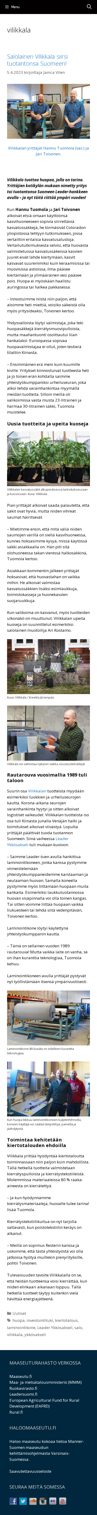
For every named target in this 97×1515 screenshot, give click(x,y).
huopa (18, 1320)
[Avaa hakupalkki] (89, 7)
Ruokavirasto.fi (23, 1388)
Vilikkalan (37, 791)
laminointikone (21, 1327)
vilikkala (15, 1334)
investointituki (40, 1320)
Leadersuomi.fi (23, 1394)
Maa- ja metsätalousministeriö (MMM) (45, 1382)
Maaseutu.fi (20, 1376)
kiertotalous (66, 1320)
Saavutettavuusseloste (30, 1471)
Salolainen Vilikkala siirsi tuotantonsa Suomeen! (37, 59)
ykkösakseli (35, 1334)
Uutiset (19, 1313)
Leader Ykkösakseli (55, 1327)
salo (78, 1327)
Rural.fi (16, 1412)
